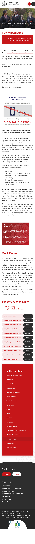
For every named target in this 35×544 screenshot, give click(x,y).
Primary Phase (7, 486)
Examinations (21, 25)
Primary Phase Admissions (11, 488)
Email (17, 474)
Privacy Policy (16, 517)
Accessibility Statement (23, 515)
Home (3, 23)
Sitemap (7, 517)
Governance (6, 499)
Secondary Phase (20, 23)
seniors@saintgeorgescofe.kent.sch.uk (20, 53)
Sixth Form (6, 496)
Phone (6, 474)
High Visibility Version (8, 515)
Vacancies (6, 501)
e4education (16, 513)
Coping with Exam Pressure (14, 309)
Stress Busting (10, 307)
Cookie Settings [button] (24, 517)
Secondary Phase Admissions (12, 494)
